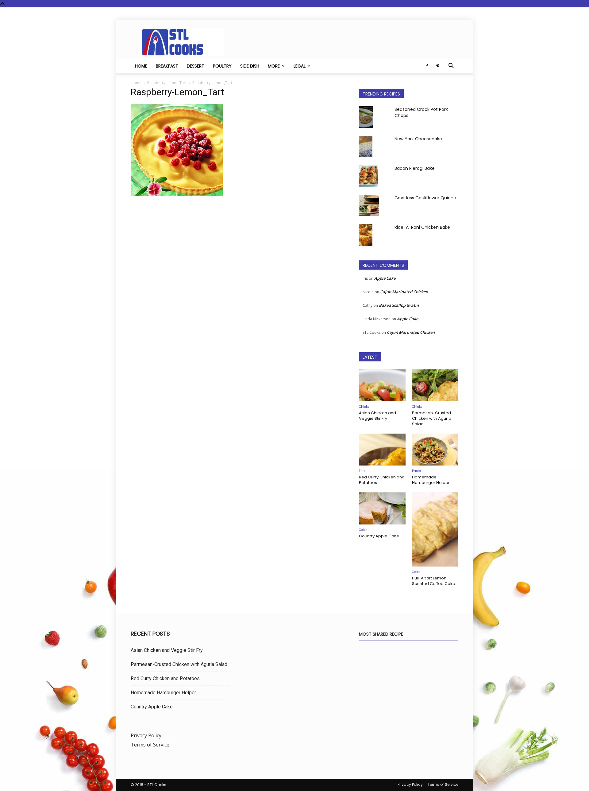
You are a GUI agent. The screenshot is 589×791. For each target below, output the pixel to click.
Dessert (195, 66)
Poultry (222, 66)
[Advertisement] (237, 262)
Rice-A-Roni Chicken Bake (422, 227)
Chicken (365, 406)
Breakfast (167, 66)
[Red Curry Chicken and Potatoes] (382, 450)
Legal (300, 66)
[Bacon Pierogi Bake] (368, 176)
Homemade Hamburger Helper (431, 479)
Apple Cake (384, 278)
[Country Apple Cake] (382, 508)
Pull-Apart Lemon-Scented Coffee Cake (433, 580)
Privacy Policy (146, 735)
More (274, 66)
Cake (363, 530)
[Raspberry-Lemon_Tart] (177, 194)
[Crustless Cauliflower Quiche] (369, 205)
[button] (451, 66)
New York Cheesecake (418, 139)
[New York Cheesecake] (365, 146)
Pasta (416, 471)
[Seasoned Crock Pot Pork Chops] (366, 117)
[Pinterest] (437, 66)
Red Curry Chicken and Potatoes (382, 479)
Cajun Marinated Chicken (404, 291)
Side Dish (249, 66)
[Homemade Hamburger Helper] (435, 450)
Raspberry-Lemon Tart (167, 82)
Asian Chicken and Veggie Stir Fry (377, 415)
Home (141, 66)
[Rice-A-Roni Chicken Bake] (365, 235)
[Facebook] (427, 66)
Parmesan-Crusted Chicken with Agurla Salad (431, 418)
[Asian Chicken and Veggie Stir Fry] (382, 385)
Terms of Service (150, 744)
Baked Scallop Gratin (399, 305)
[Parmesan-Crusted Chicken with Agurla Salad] (435, 385)
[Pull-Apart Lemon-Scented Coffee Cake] (435, 529)
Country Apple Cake (379, 536)
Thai (362, 471)
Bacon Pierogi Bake (415, 168)
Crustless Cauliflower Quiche (425, 198)
